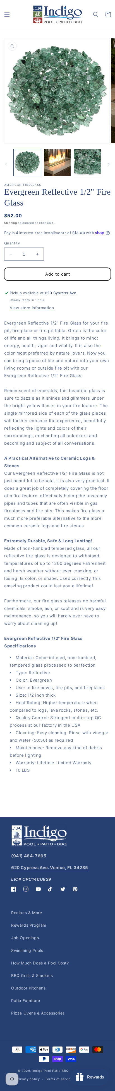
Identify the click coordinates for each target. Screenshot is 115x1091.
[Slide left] (6, 164)
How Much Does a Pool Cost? (40, 963)
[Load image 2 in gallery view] (57, 162)
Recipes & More (26, 912)
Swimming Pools (27, 950)
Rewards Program (28, 925)
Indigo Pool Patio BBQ (50, 1070)
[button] (7, 14)
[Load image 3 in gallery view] (87, 162)
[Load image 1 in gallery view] (27, 162)
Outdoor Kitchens (28, 988)
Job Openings (25, 937)
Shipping (10, 222)
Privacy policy (28, 1079)
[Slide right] (109, 164)
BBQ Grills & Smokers (32, 975)
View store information (32, 307)
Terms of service (58, 1079)
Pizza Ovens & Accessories (38, 1013)
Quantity (12, 243)
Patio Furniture (25, 1000)
